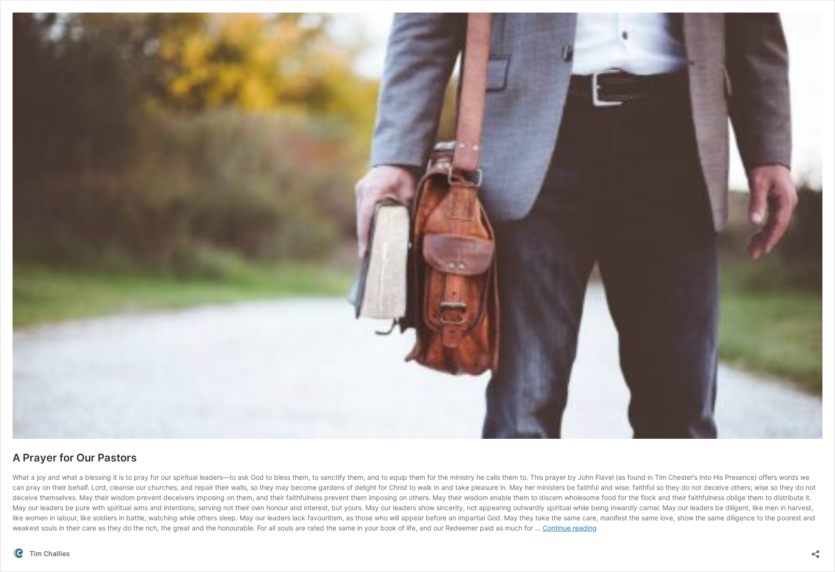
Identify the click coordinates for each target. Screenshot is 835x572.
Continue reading (570, 528)
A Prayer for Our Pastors (75, 457)
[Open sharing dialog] (815, 551)
